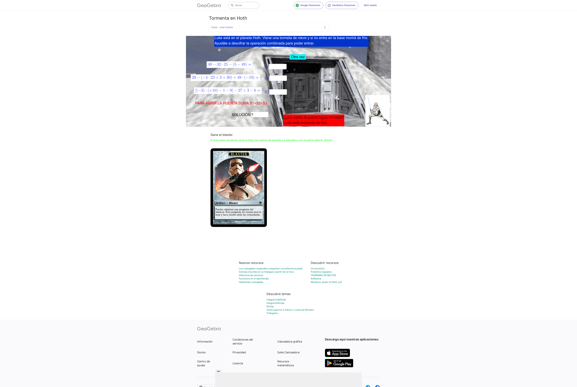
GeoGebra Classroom (343, 5)
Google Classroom (310, 5)
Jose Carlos (226, 27)
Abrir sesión (370, 5)
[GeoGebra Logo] (209, 5)
